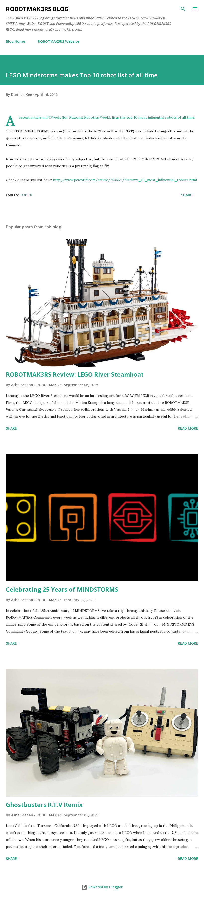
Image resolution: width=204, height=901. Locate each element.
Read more (188, 428)
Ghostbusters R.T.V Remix (44, 804)
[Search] (183, 9)
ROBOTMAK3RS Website (58, 41)
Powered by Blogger (105, 887)
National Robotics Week (89, 117)
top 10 (26, 194)
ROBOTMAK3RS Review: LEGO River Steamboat (75, 374)
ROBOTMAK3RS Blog (37, 9)
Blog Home (15, 41)
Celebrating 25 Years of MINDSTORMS (62, 589)
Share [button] (186, 194)
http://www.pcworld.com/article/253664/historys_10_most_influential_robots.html (125, 180)
